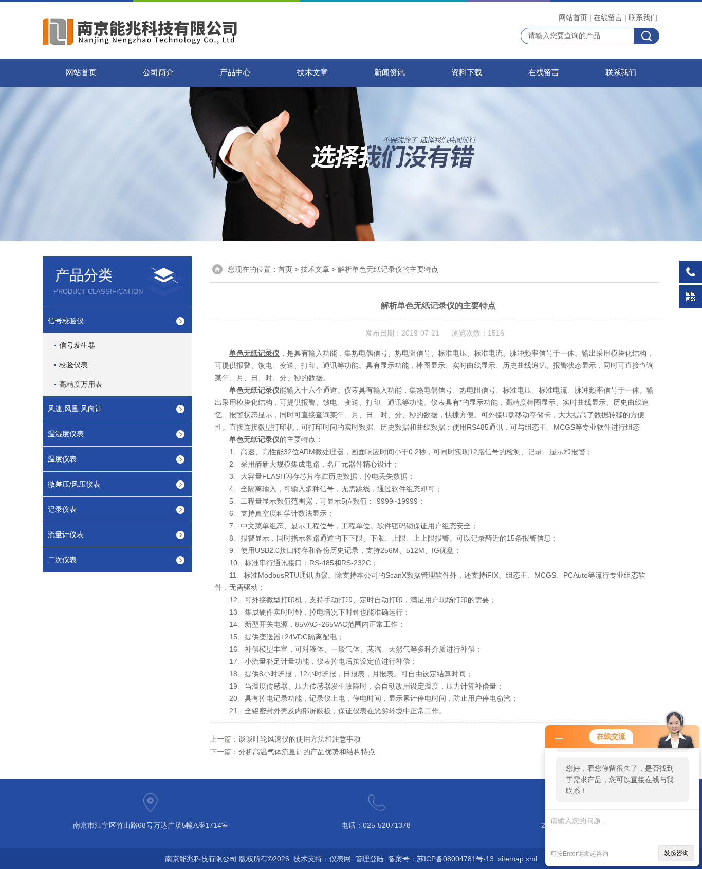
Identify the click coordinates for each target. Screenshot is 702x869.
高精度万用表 (80, 384)
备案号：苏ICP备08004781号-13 (441, 859)
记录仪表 (62, 509)
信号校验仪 (66, 321)
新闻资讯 (389, 72)
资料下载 (466, 72)
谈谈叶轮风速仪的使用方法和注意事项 (299, 739)
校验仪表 (73, 365)
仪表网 (340, 859)
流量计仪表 (66, 534)
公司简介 (158, 72)
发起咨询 (676, 853)
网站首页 (573, 17)
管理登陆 (369, 859)
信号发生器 (77, 345)
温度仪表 (62, 459)
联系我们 (643, 17)
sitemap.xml (517, 859)
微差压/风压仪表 (74, 484)
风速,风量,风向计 (75, 408)
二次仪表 (62, 560)
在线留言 (608, 17)
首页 (285, 269)
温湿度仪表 (66, 434)
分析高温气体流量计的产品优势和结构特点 (306, 752)
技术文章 (312, 72)
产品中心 (235, 72)
